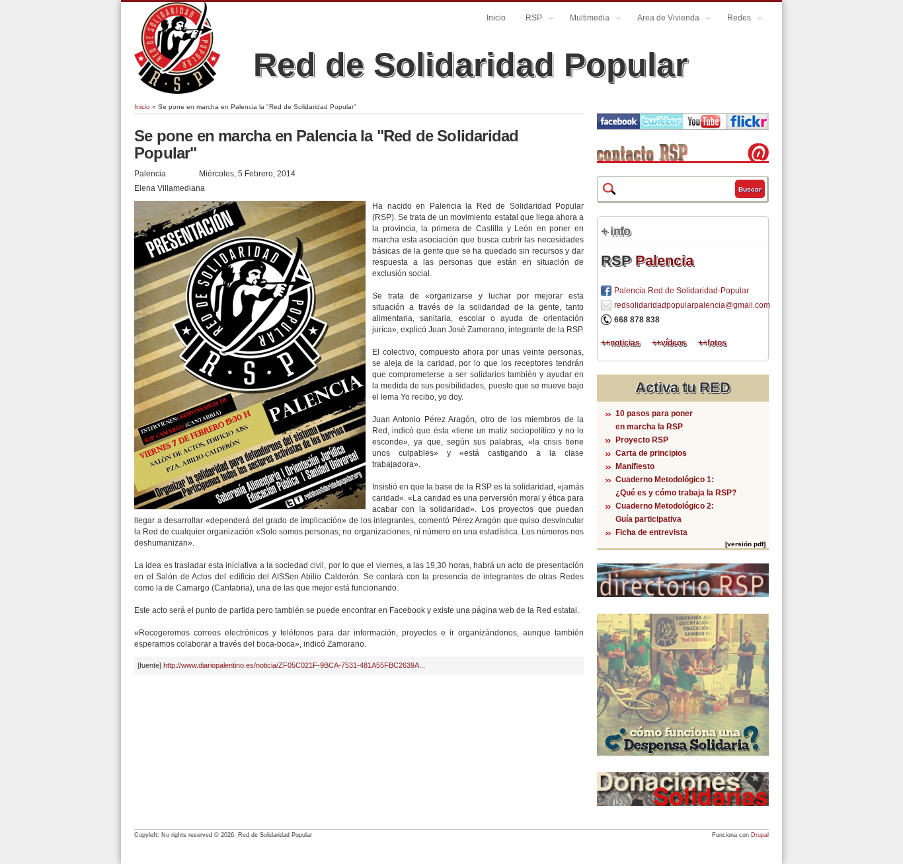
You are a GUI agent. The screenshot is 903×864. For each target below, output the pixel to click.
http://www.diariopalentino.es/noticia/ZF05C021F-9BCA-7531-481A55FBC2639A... (294, 665)
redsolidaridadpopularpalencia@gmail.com (692, 305)
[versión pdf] (745, 544)
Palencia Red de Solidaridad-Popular (681, 290)
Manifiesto (634, 466)
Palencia (664, 260)
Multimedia (584, 19)
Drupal (760, 835)
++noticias (620, 342)
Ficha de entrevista (651, 532)
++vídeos (669, 342)
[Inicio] (177, 91)
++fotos (712, 342)
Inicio (496, 17)
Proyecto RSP (641, 440)
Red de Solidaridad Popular (470, 64)
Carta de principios (651, 453)
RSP (529, 19)
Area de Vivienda (663, 19)
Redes (734, 19)
